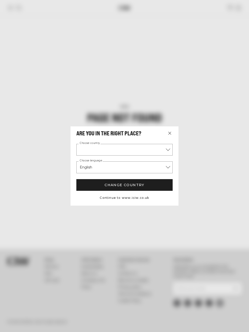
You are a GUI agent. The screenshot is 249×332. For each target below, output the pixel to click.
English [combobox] (86, 167)
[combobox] (124, 150)
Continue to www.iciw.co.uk (124, 198)
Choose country (90, 143)
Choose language (91, 160)
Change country (124, 185)
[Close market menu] (170, 133)
